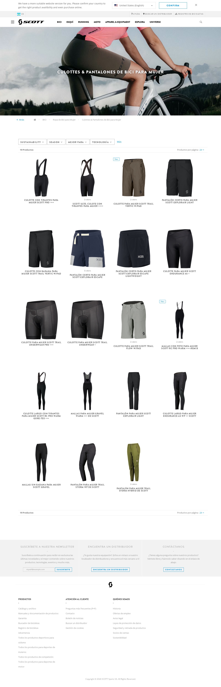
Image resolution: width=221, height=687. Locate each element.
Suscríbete (63, 569)
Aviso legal (118, 618)
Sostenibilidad (120, 637)
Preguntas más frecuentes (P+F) (81, 608)
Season (54, 142)
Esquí (69, 22)
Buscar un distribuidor (76, 623)
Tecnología (100, 142)
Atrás (21, 119)
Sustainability (30, 142)
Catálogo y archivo (27, 608)
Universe (155, 22)
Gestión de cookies (75, 628)
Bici (59, 22)
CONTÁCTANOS (173, 569)
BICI (44, 119)
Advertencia (24, 632)
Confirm (173, 5)
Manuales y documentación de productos (38, 613)
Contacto (70, 613)
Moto (97, 22)
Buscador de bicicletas (28, 623)
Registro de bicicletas (28, 628)
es (23, 14)
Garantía (22, 618)
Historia (117, 608)
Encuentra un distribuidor (110, 569)
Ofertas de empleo (122, 613)
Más (119, 141)
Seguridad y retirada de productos (129, 628)
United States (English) (131, 5)
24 (201, 149)
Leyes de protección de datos (127, 623)
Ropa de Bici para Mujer (64, 119)
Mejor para (76, 142)
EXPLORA (140, 22)
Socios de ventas (121, 632)
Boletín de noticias (74, 618)
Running (83, 22)
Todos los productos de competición (35, 656)
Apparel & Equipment (117, 22)
